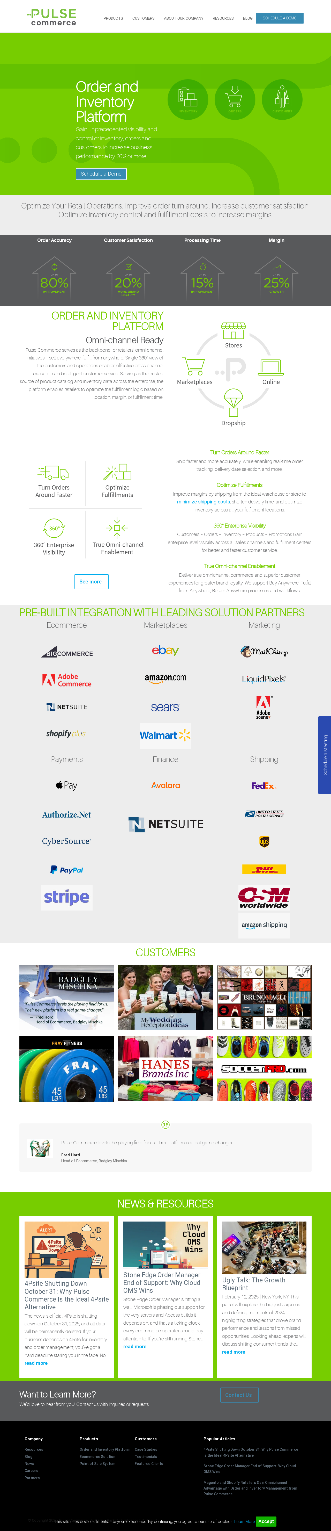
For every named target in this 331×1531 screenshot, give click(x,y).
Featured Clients (149, 1464)
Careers (31, 1471)
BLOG (248, 18)
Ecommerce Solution (97, 1457)
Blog (28, 1457)
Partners (32, 1478)
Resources (34, 1449)
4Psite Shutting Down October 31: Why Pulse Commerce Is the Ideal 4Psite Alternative (67, 1295)
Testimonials (146, 1457)
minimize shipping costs (203, 502)
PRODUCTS (113, 18)
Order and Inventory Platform (105, 1449)
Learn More (244, 1521)
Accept (266, 1521)
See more (90, 582)
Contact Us (238, 1395)
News (29, 1464)
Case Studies (146, 1449)
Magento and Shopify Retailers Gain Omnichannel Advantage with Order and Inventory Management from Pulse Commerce (250, 1488)
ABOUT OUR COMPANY (184, 18)
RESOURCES (223, 18)
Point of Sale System (97, 1464)
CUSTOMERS (143, 18)
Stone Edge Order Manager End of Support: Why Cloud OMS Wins (161, 1282)
